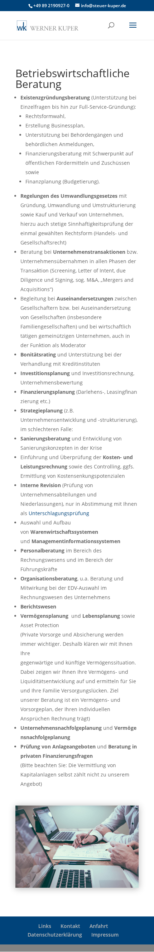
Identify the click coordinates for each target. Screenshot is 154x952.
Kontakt (70, 926)
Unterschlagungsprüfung (59, 513)
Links (44, 926)
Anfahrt (99, 926)
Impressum (105, 934)
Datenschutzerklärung (55, 934)
